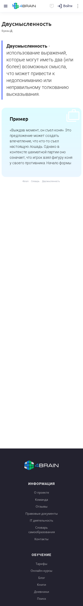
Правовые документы (41, 513)
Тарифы (41, 564)
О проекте (41, 492)
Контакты (41, 539)
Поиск (41, 598)
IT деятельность (41, 520)
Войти (67, 6)
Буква (7, 31)
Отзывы (42, 506)
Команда (41, 499)
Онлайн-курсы (41, 571)
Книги (41, 585)
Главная (24, 6)
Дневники (41, 592)
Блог (41, 578)
